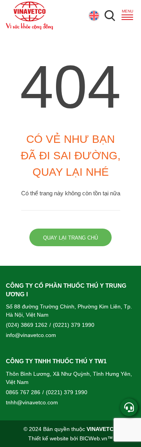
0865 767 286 (23, 392)
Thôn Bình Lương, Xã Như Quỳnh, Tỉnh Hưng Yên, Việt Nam (69, 378)
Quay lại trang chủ (70, 238)
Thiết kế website (48, 438)
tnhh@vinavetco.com (32, 402)
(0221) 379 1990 (71, 325)
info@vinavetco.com (31, 335)
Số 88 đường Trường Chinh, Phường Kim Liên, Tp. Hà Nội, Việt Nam (69, 310)
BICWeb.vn (93, 438)
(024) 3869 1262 (26, 325)
